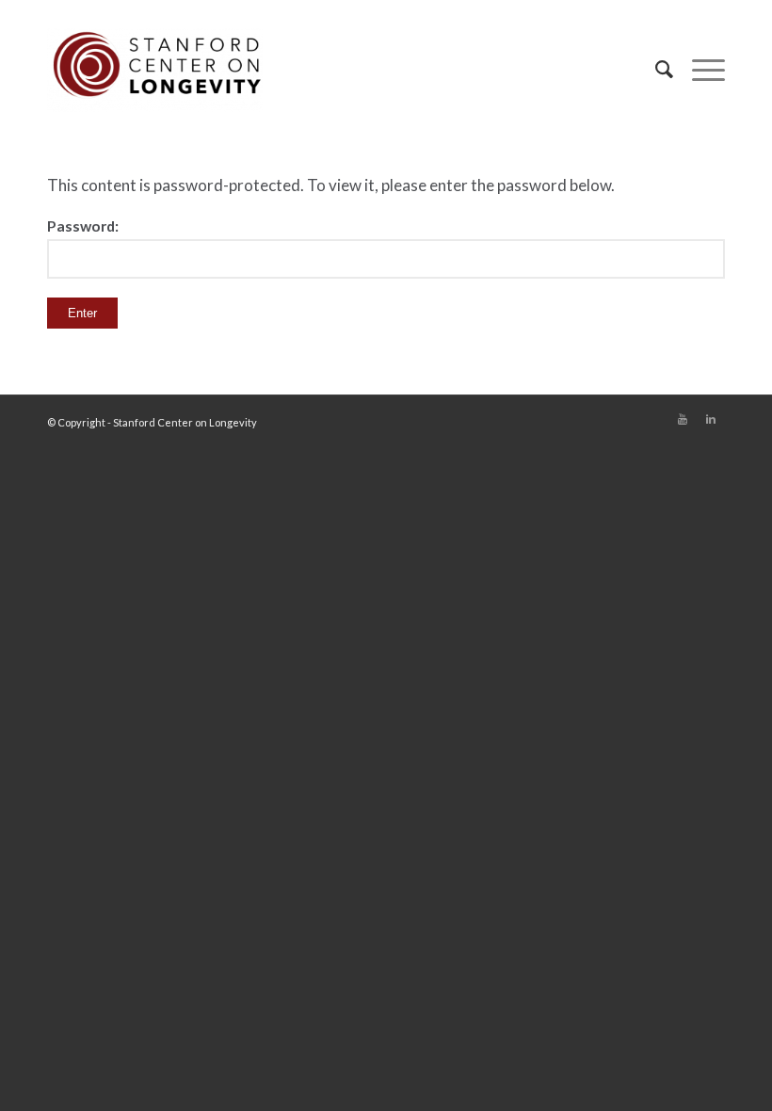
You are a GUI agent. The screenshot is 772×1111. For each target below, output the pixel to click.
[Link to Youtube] (682, 419)
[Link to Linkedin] (711, 419)
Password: (83, 225)
